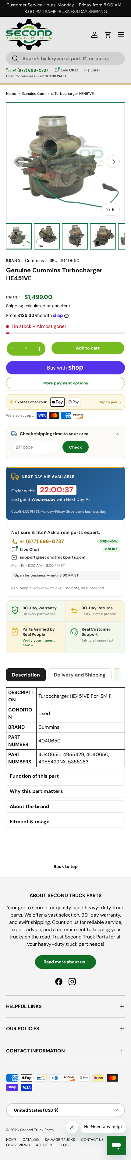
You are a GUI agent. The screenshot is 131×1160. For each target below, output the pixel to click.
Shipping (14, 305)
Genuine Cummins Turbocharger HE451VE (58, 93)
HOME (11, 1139)
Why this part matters (36, 791)
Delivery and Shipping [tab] (80, 675)
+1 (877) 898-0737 (30, 70)
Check (75, 447)
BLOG (64, 1145)
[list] (65, 162)
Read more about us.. (65, 962)
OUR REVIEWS (18, 1145)
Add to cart (88, 348)
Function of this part (34, 776)
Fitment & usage (30, 822)
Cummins (34, 260)
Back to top (66, 866)
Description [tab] (26, 675)
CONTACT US (92, 1139)
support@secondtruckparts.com (52, 557)
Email (95, 70)
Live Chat (68, 549)
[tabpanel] (65, 759)
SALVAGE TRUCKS (60, 1139)
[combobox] (65, 58)
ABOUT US (44, 1145)
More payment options (65, 383)
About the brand (29, 807)
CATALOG (31, 1139)
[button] (108, 34)
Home (11, 93)
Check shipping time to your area (54, 433)
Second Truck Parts (37, 1129)
